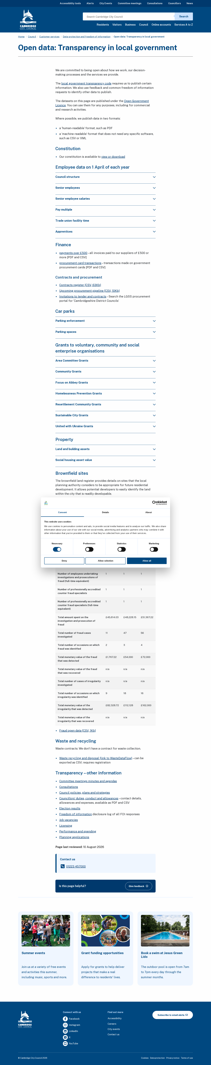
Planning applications (74, 837)
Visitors (117, 24)
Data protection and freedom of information (86, 36)
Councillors (174, 3)
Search (183, 16)
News (190, 3)
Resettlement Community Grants (78, 404)
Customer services (49, 36)
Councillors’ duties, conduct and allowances (88, 798)
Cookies (145, 1058)
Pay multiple (63, 209)
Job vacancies (68, 820)
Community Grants (68, 371)
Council (143, 24)
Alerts (90, 3)
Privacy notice (172, 1058)
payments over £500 (73, 253)
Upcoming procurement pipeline (89, 290)
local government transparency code (86, 83)
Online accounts (161, 24)
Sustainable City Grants (71, 415)
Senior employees (67, 187)
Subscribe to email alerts (171, 1015)
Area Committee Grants (71, 360)
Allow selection (105, 561)
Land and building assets (72, 449)
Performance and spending (77, 831)
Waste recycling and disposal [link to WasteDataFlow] (95, 758)
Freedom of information (75, 814)
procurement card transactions (80, 263)
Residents (103, 24)
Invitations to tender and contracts (82, 296)
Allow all (147, 561)
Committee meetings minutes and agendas (88, 781)
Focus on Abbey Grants (71, 382)
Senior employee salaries (72, 198)
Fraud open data (77, 730)
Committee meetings (129, 3)
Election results (69, 808)
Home (21, 36)
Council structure (67, 177)
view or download (113, 156)
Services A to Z (183, 24)
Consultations (154, 3)
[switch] (89, 549)
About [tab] (148, 512)
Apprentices (63, 231)
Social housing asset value (73, 460)
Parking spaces (65, 332)
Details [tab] (105, 512)
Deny (64, 561)
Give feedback (136, 886)
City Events (105, 3)
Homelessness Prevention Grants (78, 393)
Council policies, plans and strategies (84, 792)
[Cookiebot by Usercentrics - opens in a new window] (154, 503)
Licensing (65, 825)
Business (130, 24)
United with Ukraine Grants (74, 426)
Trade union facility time (72, 220)
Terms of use (187, 1058)
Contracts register (80, 285)
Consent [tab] (62, 512)
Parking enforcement (70, 320)
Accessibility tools (70, 3)
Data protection (157, 1058)
